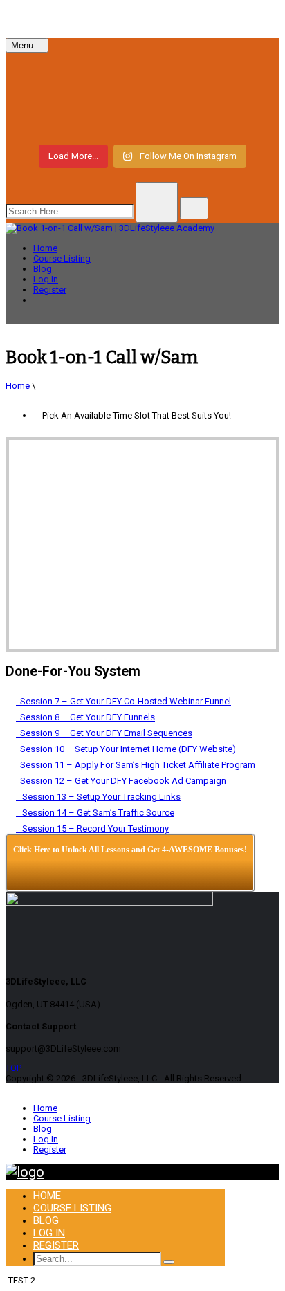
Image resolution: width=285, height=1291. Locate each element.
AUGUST (119, 455)
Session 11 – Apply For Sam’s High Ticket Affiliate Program (135, 765)
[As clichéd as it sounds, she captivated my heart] (142, 121)
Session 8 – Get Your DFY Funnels (85, 717)
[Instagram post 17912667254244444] (142, 96)
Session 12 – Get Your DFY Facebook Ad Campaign (121, 781)
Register (49, 289)
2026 (178, 455)
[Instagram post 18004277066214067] (142, 71)
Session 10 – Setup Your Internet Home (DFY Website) (126, 749)
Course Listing (62, 258)
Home (45, 248)
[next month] (251, 455)
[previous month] (34, 455)
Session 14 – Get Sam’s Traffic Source (95, 812)
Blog (42, 269)
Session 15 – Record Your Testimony (92, 828)
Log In (45, 279)
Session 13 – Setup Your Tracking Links (98, 796)
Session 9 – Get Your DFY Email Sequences (104, 733)
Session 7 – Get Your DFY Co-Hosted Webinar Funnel (123, 701)
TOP (13, 1068)
